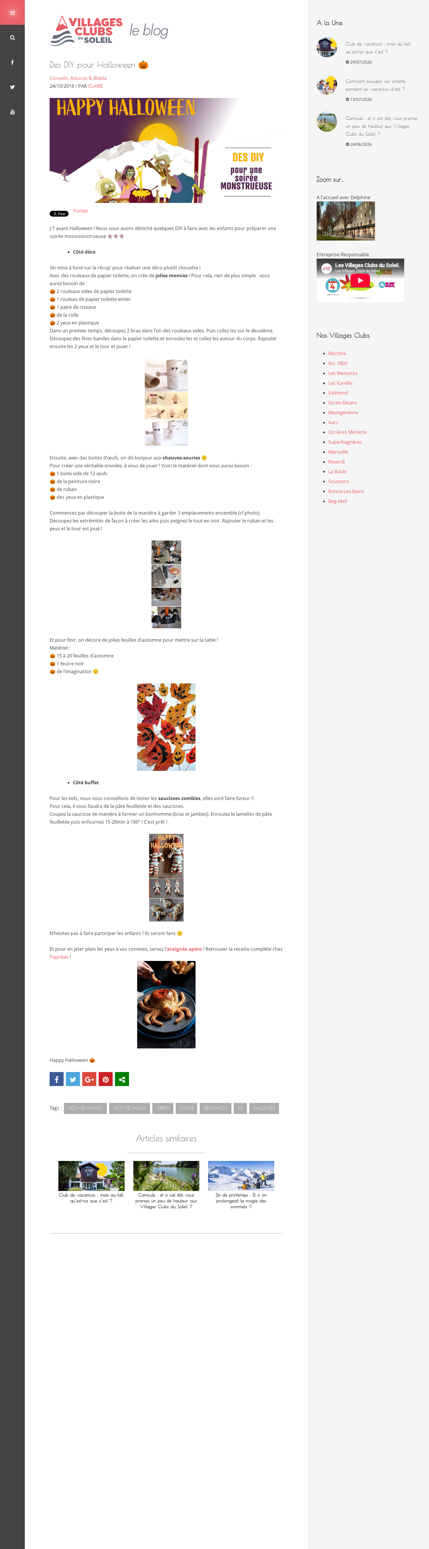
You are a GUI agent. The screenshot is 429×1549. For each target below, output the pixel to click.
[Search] (12, 37)
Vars (333, 422)
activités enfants (85, 1108)
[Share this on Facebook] (57, 1079)
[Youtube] (12, 111)
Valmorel (338, 393)
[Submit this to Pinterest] (106, 1079)
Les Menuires (343, 373)
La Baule (337, 471)
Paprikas (59, 957)
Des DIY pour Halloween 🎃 (99, 64)
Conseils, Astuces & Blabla (78, 78)
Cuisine (186, 1108)
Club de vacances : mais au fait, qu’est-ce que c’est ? (91, 1198)
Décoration (215, 1108)
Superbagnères (345, 442)
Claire (95, 86)
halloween (264, 1108)
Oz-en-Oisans (342, 402)
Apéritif (162, 1108)
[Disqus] (166, 1322)
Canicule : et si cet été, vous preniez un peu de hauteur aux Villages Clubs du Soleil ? (166, 1200)
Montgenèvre (343, 412)
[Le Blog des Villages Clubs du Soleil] (113, 31)
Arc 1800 (337, 363)
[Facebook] (12, 62)
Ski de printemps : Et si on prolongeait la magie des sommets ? (241, 1200)
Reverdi (336, 462)
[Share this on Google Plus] (89, 1079)
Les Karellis (340, 383)
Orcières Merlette (347, 432)
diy (240, 1108)
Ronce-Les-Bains (346, 491)
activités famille (129, 1108)
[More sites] (122, 1079)
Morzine (337, 353)
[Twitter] (12, 86)
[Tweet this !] (73, 1079)
